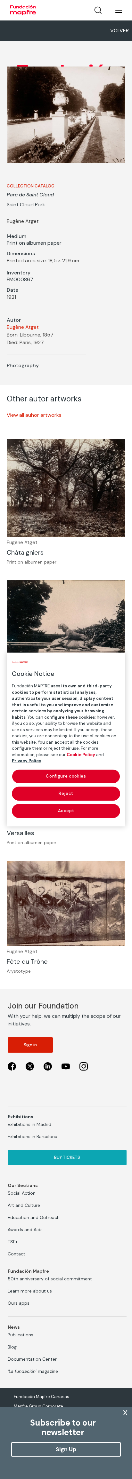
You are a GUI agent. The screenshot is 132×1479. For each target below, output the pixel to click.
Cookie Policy (81, 754)
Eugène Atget (23, 327)
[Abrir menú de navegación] (115, 10)
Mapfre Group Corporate (38, 1406)
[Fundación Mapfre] (23, 10)
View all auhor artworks (34, 415)
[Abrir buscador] (98, 10)
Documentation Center (32, 1359)
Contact (16, 1254)
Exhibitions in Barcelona (32, 1136)
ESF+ (13, 1242)
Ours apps (18, 1303)
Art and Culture (24, 1205)
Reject (66, 793)
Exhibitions (20, 1116)
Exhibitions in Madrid (29, 1124)
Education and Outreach (34, 1217)
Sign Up (66, 1449)
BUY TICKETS (67, 1157)
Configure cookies (66, 776)
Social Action (22, 1193)
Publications (20, 1335)
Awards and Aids (25, 1229)
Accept (66, 810)
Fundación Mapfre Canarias (41, 1396)
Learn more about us (30, 1291)
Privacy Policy (26, 760)
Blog (12, 1347)
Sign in (30, 1045)
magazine (33, 1371)
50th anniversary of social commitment (50, 1279)
